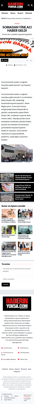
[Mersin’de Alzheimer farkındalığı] (9, 229)
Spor (29, 369)
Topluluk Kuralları (9, 398)
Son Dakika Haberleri (9, 359)
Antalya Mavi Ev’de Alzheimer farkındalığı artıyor (24, 220)
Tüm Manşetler (24, 352)
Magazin (17, 371)
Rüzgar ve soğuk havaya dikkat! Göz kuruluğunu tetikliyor (9, 220)
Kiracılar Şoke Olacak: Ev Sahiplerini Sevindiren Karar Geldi (17, 18)
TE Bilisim (10, 65)
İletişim (6, 396)
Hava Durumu (8, 348)
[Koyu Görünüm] (31, 5)
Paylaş (6, 60)
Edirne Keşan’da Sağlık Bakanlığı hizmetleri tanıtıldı (24, 237)
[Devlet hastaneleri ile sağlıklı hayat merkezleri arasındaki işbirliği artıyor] (9, 246)
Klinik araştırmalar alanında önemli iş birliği (24, 253)
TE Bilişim (27, 397)
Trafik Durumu (24, 348)
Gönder (5, 284)
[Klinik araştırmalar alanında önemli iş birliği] (25, 246)
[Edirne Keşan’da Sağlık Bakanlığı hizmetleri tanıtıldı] (25, 229)
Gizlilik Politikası (7, 394)
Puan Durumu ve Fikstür (7, 353)
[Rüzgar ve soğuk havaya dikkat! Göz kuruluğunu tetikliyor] (9, 213)
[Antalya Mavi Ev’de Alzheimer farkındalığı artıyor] (25, 213)
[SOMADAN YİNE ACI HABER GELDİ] (17, 48)
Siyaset (20, 13)
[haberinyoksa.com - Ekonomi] (15, 5)
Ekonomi (28, 13)
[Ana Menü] (2, 5)
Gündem (4, 13)
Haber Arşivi (24, 359)
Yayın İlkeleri (8, 399)
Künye (16, 396)
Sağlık (17, 23)
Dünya (12, 13)
